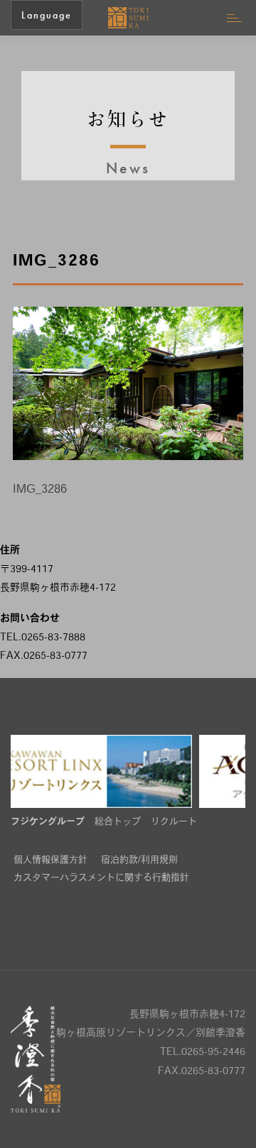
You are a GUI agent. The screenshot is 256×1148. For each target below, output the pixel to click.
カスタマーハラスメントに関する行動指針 (101, 877)
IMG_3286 (40, 490)
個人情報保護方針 (50, 860)
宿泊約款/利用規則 (139, 860)
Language (46, 15)
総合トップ (118, 821)
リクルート (174, 821)
